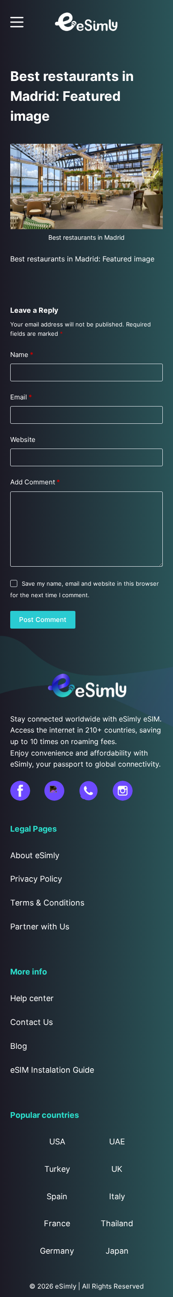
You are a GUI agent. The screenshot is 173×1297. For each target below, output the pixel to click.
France (57, 1223)
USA (57, 1141)
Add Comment (35, 482)
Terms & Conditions (47, 902)
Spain (57, 1196)
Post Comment (43, 619)
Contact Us (31, 1022)
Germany (57, 1250)
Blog (18, 1046)
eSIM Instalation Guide (52, 1069)
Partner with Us (39, 926)
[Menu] (17, 22)
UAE (117, 1141)
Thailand (117, 1223)
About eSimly (34, 855)
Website (22, 439)
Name (21, 354)
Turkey (57, 1169)
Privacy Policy (36, 878)
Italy (117, 1196)
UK (116, 1169)
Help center (32, 998)
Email (21, 397)
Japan (117, 1250)
